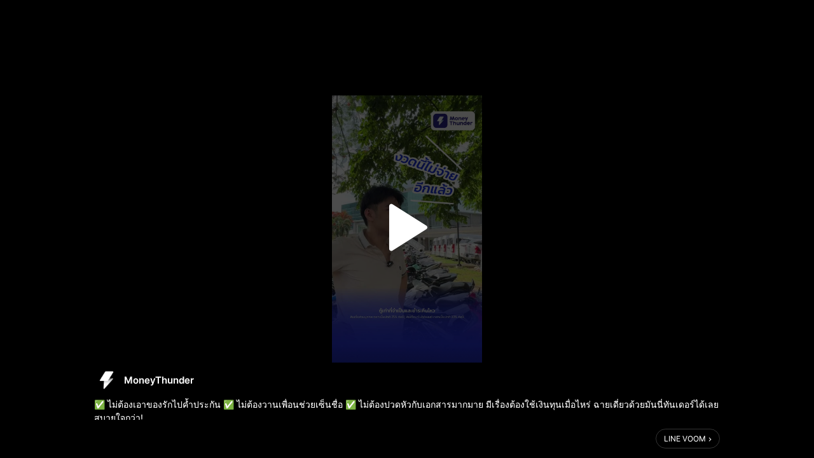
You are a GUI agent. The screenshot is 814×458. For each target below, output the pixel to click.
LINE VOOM (685, 438)
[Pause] (407, 228)
